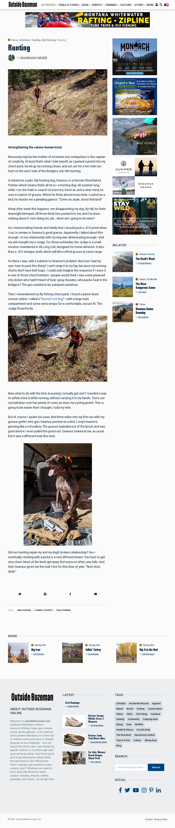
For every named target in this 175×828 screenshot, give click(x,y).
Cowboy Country (44, 610)
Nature (119, 708)
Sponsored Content (144, 735)
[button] (20, 594)
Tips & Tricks (123, 740)
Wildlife (139, 724)
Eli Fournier (39, 654)
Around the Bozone (139, 703)
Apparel (156, 703)
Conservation (155, 708)
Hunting (36, 40)
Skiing (119, 724)
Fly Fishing (141, 714)
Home (15, 40)
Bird (44, 645)
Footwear (155, 714)
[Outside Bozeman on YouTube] (136, 790)
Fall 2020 (42, 57)
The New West (152, 279)
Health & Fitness (124, 729)
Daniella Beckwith (99, 742)
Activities (25, 40)
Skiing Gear (151, 740)
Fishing (140, 708)
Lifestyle (120, 703)
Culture (142, 279)
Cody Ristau (93, 654)
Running (151, 254)
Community (133, 719)
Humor (119, 714)
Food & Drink (143, 729)
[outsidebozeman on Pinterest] (151, 790)
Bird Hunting (49, 40)
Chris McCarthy (28, 57)
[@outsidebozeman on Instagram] (144, 790)
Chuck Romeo (144, 263)
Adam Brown (73, 706)
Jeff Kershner (148, 654)
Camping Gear (150, 719)
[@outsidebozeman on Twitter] (127, 790)
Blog (118, 745)
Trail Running (63, 610)
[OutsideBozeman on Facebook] (120, 790)
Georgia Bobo (97, 725)
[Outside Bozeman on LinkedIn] (158, 790)
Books (130, 708)
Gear (128, 724)
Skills (130, 714)
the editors (143, 317)
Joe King (142, 292)
